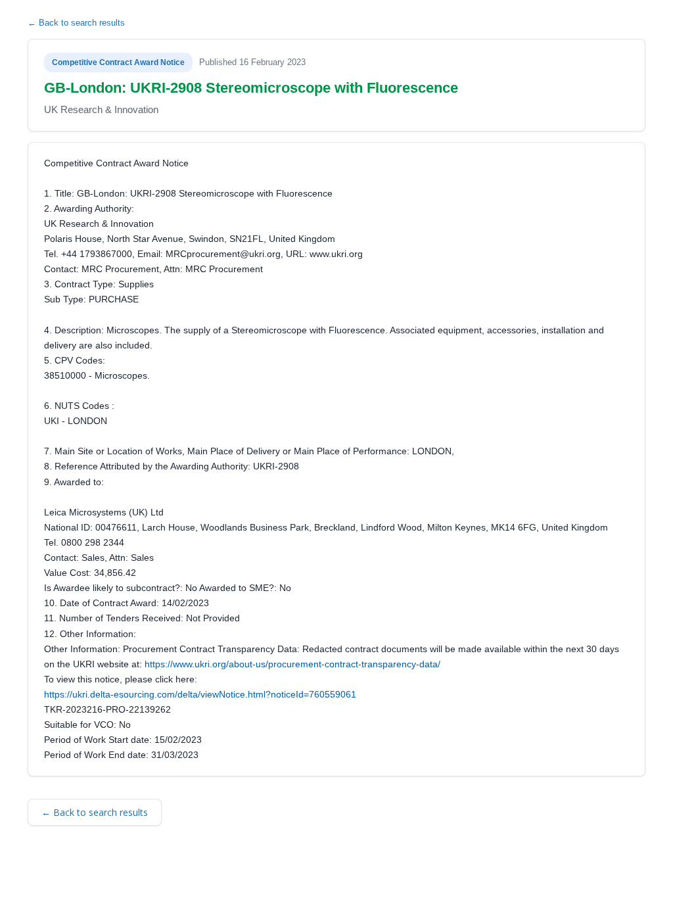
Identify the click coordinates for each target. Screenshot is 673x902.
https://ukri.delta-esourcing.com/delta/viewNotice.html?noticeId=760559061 (200, 694)
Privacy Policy (211, 873)
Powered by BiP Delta (291, 873)
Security (155, 873)
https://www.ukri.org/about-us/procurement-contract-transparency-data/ (292, 664)
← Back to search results (76, 23)
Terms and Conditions (86, 873)
